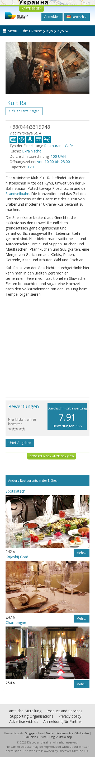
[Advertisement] (47, 347)
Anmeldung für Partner (62, 721)
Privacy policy (69, 716)
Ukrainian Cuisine (34, 737)
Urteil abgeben (19, 442)
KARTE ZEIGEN (32, 8)
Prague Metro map (60, 737)
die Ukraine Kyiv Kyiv (44, 30)
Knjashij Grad (17, 556)
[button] (12, 68)
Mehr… (82, 553)
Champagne (16, 622)
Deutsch (78, 17)
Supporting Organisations (31, 716)
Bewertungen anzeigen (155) (52, 456)
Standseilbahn (17, 193)
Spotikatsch (15, 491)
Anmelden (52, 16)
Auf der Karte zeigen (24, 111)
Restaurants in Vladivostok (72, 733)
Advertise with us (23, 721)
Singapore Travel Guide (39, 733)
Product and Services (64, 710)
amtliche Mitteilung (25, 710)
